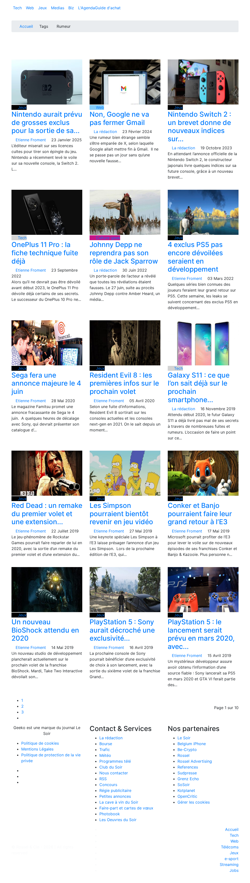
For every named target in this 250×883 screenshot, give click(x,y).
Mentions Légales (37, 749)
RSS (103, 778)
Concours (108, 784)
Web (30, 7)
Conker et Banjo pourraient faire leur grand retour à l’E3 (200, 513)
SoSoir (183, 784)
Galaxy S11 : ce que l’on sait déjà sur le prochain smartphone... (198, 387)
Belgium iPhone (191, 743)
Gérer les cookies (193, 802)
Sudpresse (187, 772)
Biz (71, 7)
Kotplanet (186, 790)
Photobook (109, 813)
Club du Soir (110, 767)
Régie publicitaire (115, 790)
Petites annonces (115, 796)
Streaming (229, 864)
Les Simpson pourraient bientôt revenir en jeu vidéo (121, 513)
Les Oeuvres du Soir (117, 819)
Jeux (43, 7)
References (187, 767)
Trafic (104, 749)
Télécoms (230, 847)
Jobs (234, 870)
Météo (105, 755)
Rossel (183, 755)
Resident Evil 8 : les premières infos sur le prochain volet (124, 383)
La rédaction (111, 737)
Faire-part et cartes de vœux (126, 808)
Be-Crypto (187, 749)
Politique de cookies (40, 743)
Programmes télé (115, 761)
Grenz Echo (188, 778)
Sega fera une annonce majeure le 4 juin (46, 383)
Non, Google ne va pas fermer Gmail (119, 118)
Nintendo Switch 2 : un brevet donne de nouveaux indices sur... (199, 126)
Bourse (105, 743)
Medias (58, 7)
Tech (18, 7)
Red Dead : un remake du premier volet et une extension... (46, 513)
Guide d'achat (108, 7)
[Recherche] (237, 8)
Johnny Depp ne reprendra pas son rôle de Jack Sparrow (124, 252)
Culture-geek (107, 237)
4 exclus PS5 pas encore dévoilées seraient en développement (195, 256)
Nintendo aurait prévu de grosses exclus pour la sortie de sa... (46, 122)
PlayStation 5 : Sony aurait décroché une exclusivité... (122, 630)
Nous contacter (113, 772)
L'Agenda (86, 7)
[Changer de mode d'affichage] (236, 2)
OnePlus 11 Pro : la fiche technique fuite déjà (44, 252)
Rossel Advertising (194, 761)
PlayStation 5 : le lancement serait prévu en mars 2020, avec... (201, 634)
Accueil (26, 26)
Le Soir (183, 737)
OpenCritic (187, 796)
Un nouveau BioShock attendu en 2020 (45, 630)
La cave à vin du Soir (118, 802)
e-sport (232, 858)
